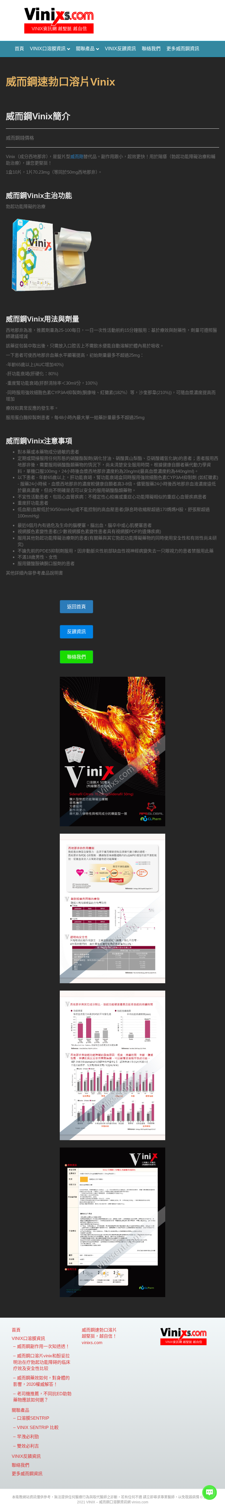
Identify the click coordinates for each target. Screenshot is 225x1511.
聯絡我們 (151, 48)
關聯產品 (85, 48)
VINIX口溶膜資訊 (48, 48)
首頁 (19, 48)
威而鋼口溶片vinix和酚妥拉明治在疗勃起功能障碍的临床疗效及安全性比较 (41, 1362)
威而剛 (76, 156)
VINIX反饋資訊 (120, 48)
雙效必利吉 (28, 1445)
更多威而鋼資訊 (182, 48)
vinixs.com (92, 1342)
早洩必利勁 (28, 1436)
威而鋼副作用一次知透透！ (43, 1346)
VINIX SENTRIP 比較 (38, 1427)
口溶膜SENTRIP (33, 1417)
